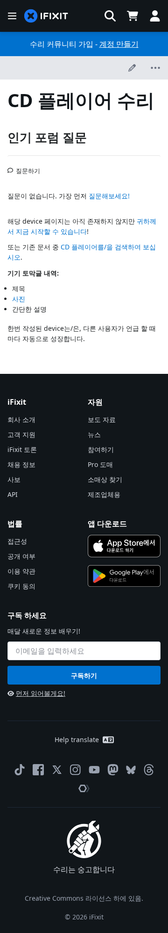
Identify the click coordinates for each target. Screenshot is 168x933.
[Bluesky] (131, 770)
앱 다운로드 (107, 523)
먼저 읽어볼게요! (40, 693)
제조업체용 (104, 494)
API (12, 494)
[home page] (46, 16)
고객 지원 (21, 434)
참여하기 (101, 449)
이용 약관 (21, 571)
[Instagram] (75, 769)
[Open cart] (132, 16)
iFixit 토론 (22, 449)
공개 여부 (21, 556)
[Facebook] (38, 769)
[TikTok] (19, 769)
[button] (110, 16)
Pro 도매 (100, 464)
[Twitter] (57, 769)
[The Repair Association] (84, 788)
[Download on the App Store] (124, 546)
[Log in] (155, 16)
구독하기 (84, 675)
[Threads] (148, 769)
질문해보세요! (109, 195)
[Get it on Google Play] (124, 576)
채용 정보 (21, 464)
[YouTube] (94, 769)
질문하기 (28, 167)
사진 (18, 298)
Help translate (77, 739)
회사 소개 (21, 419)
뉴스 (94, 434)
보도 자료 (102, 419)
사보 (14, 479)
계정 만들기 (119, 44)
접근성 (17, 541)
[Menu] (12, 15)
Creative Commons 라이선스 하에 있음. (84, 898)
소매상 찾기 (105, 479)
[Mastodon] (113, 769)
